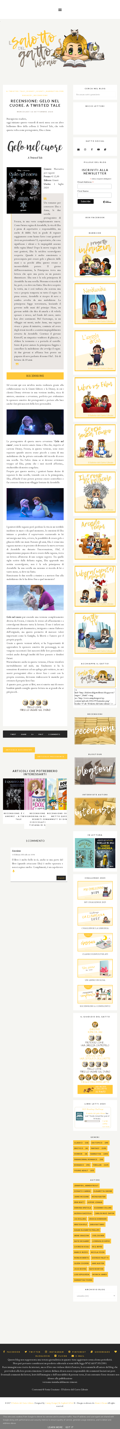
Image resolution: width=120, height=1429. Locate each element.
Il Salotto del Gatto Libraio (22, 1403)
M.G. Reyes (97, 1247)
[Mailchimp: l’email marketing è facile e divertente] (107, 204)
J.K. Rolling (80, 1219)
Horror (78, 1154)
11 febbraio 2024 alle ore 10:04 (23, 854)
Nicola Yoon (97, 1252)
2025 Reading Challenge (93, 1109)
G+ (32, 734)
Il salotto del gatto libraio (95, 1113)
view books (106, 1127)
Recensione (41, 95)
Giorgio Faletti (100, 1258)
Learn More (55, 1427)
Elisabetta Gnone (103, 1191)
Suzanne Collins (103, 1208)
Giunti (40, 91)
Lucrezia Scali (81, 1247)
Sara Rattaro (97, 1224)
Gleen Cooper (81, 1263)
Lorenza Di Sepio (101, 1241)
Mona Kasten (99, 1197)
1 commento (54, 734)
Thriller (97, 1165)
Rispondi (61, 878)
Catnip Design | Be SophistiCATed (59, 1403)
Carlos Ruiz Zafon (104, 1213)
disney (31, 91)
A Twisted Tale (15, 91)
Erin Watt (79, 1202)
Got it (70, 1427)
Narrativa (95, 1154)
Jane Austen (98, 1263)
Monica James (99, 1274)
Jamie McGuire (81, 1197)
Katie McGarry (81, 1241)
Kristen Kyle (80, 1224)
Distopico (97, 1143)
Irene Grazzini (81, 1235)
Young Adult (81, 1170)
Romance (79, 1165)
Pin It (40, 734)
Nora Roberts (81, 1258)
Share (23, 734)
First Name (83, 191)
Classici (78, 1143)
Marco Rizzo (81, 1252)
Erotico (78, 1148)
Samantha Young (83, 1280)
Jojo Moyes (80, 1269)
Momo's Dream (101, 1403)
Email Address (86, 182)
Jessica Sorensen (98, 1219)
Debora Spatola (82, 1208)
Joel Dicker (98, 1235)
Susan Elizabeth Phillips (87, 1230)
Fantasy (95, 1148)
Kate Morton (96, 1269)
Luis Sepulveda (81, 1274)
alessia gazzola (83, 1213)
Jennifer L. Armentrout (86, 1185)
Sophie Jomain (95, 1202)
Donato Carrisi (82, 1191)
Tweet (13, 734)
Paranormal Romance (85, 1159)
